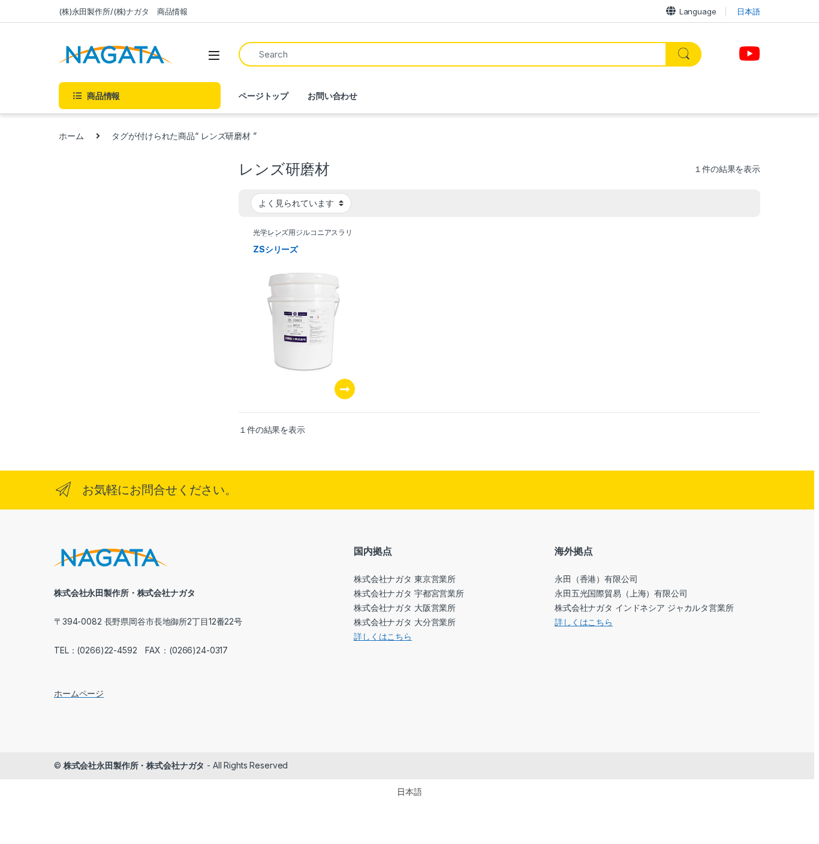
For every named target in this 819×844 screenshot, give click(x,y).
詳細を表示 (345, 389)
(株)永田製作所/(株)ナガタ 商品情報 (123, 11)
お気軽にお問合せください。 (159, 490)
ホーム (71, 136)
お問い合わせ (332, 96)
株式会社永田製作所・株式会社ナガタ (134, 765)
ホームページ (79, 693)
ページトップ (263, 96)
